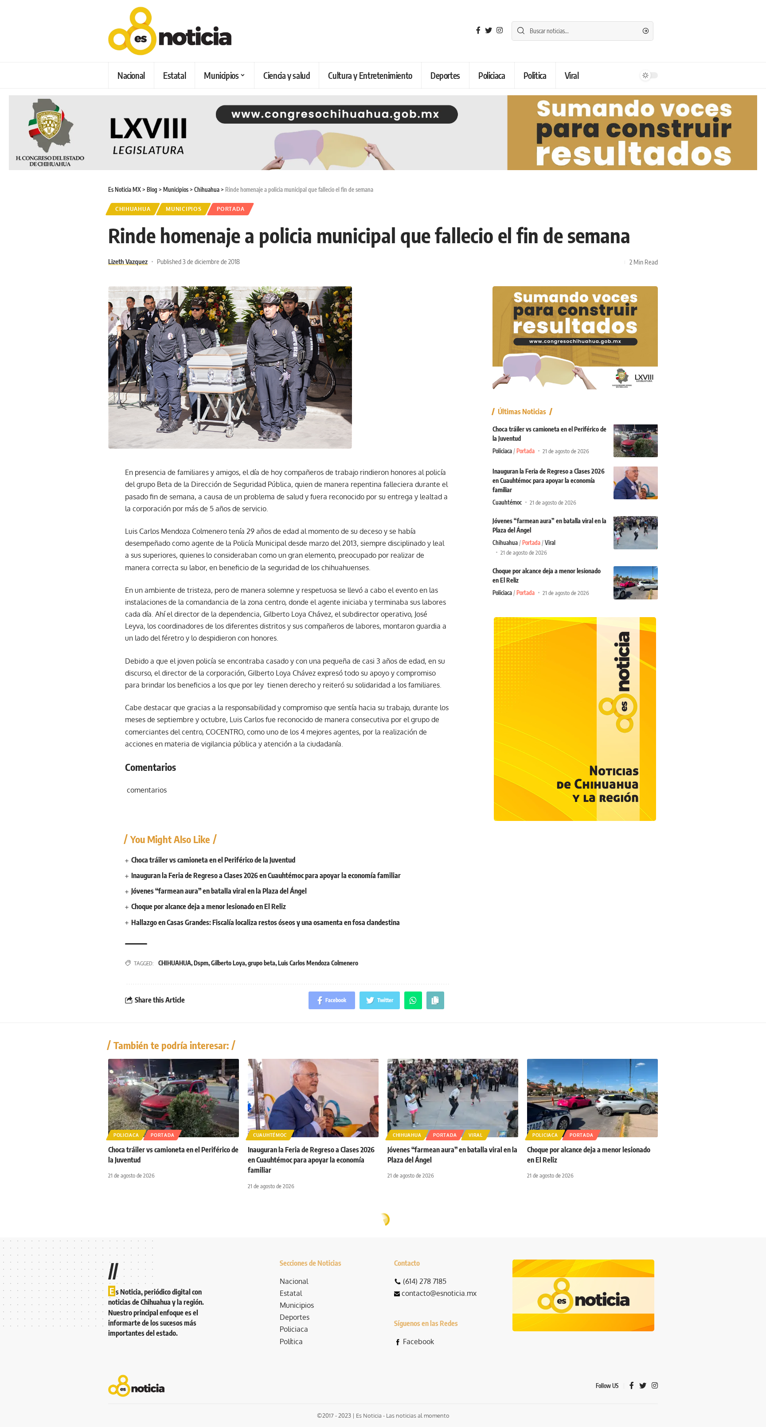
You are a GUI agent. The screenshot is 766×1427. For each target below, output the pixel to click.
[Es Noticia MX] (169, 31)
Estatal (291, 1293)
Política (291, 1341)
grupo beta (261, 963)
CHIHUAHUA (174, 963)
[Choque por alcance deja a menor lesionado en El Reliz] (636, 582)
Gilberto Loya (228, 963)
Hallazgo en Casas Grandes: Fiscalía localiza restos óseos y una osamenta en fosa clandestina (265, 922)
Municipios (183, 209)
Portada (230, 209)
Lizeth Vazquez (128, 261)
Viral (550, 542)
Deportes (294, 1317)
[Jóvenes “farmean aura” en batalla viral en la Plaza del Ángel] (636, 532)
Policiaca (502, 450)
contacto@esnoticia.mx (439, 1293)
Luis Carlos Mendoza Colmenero (318, 963)
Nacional (294, 1281)
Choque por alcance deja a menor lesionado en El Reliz (208, 906)
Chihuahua (132, 209)
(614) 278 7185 (424, 1281)
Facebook (418, 1341)
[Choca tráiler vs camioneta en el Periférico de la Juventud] (636, 440)
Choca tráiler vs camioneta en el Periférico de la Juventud (213, 859)
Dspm (201, 963)
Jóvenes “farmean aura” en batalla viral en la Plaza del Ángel (219, 891)
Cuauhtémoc (507, 501)
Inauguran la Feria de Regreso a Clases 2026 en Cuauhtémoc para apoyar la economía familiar (266, 875)
